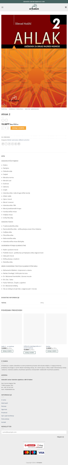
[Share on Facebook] (6, 143)
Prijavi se (60, 437)
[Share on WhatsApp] (3, 143)
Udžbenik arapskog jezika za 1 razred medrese (32, 347)
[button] (2, 7)
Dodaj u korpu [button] (7, 351)
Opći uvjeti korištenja (7, 416)
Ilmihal (48, 346)
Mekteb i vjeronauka (32, 109)
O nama (3, 400)
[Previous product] (6, 120)
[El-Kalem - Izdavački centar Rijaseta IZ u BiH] (34, 7)
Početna (4, 109)
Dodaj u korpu (18, 128)
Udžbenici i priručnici (16, 109)
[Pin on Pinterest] (15, 143)
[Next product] (3, 120)
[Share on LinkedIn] (18, 143)
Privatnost (4, 412)
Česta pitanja (5, 419)
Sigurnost (4, 409)
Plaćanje (3, 406)
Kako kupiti (4, 403)
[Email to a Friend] (12, 143)
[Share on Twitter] (9, 143)
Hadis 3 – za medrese (7, 346)
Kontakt (3, 422)
